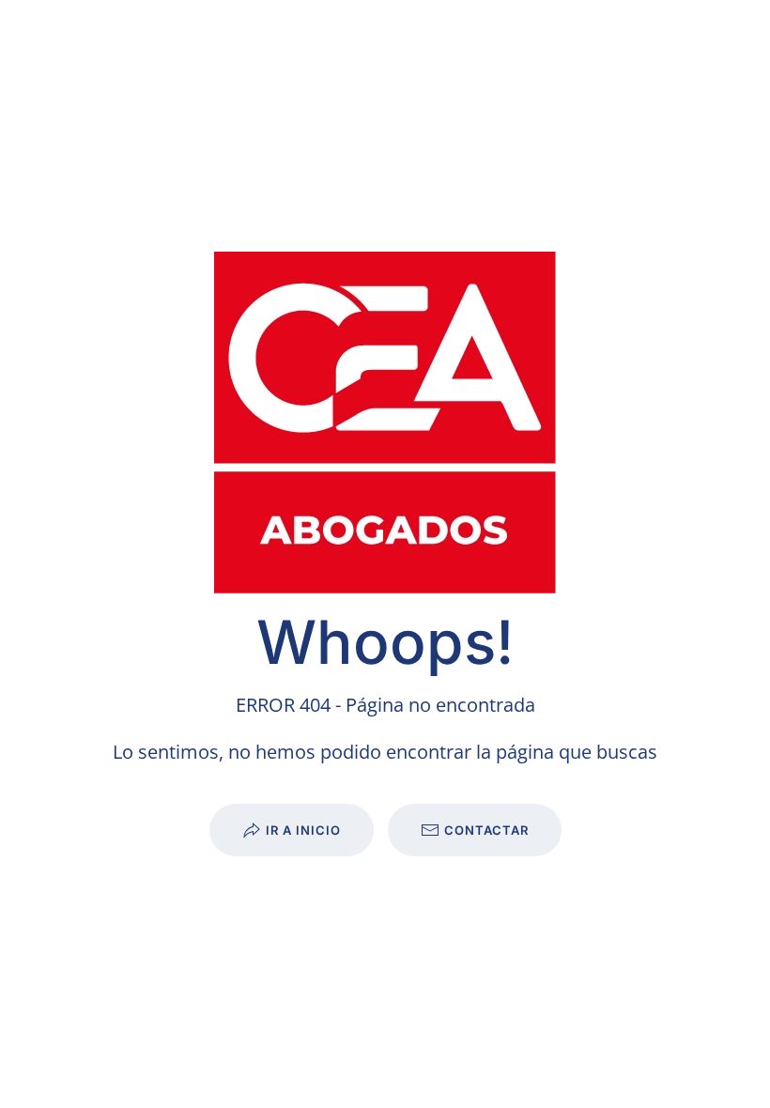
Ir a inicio (303, 830)
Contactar (486, 830)
